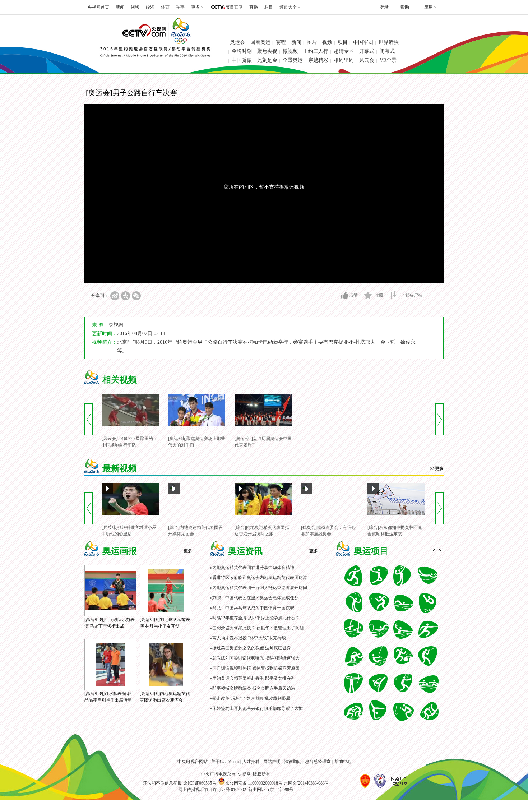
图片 (312, 42)
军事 (180, 7)
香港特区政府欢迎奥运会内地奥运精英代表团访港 (259, 577)
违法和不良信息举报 (162, 783)
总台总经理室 (318, 761)
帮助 (404, 7)
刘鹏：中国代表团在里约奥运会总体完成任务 (255, 597)
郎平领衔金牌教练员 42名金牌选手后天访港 (253, 688)
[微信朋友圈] (136, 295)
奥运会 (237, 42)
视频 (135, 7)
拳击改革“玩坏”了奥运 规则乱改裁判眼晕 (251, 698)
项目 (343, 42)
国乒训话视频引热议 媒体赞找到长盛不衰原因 (256, 668)
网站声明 (272, 761)
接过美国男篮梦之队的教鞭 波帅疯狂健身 (251, 648)
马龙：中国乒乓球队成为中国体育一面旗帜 (253, 607)
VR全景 (388, 60)
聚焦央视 (267, 51)
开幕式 (366, 51)
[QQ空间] (125, 295)
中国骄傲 (242, 60)
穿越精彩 (318, 60)
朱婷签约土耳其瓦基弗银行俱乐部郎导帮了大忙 (257, 708)
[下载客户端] (394, 295)
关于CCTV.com (225, 761)
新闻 (120, 7)
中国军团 (363, 42)
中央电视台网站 (192, 761)
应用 (428, 7)
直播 (253, 7)
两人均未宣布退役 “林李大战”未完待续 (249, 638)
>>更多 (437, 468)
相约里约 (344, 60)
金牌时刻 (242, 51)
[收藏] (368, 295)
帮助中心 (343, 761)
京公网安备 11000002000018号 (253, 783)
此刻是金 (267, 60)
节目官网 (234, 7)
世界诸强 (389, 42)
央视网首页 (98, 7)
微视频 (290, 51)
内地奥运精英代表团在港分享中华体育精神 (253, 567)
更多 (188, 551)
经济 (150, 7)
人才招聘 (251, 761)
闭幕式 (387, 51)
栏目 (268, 7)
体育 (165, 7)
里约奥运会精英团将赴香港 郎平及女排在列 (253, 678)
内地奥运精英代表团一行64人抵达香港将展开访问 (259, 587)
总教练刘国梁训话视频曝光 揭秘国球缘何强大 (256, 658)
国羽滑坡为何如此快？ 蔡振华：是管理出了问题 (258, 627)
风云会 (366, 60)
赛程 (281, 42)
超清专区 (344, 51)
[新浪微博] (114, 295)
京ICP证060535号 (200, 783)
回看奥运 (260, 42)
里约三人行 (315, 51)
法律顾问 (292, 761)
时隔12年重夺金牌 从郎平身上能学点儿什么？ (256, 617)
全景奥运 (293, 60)
